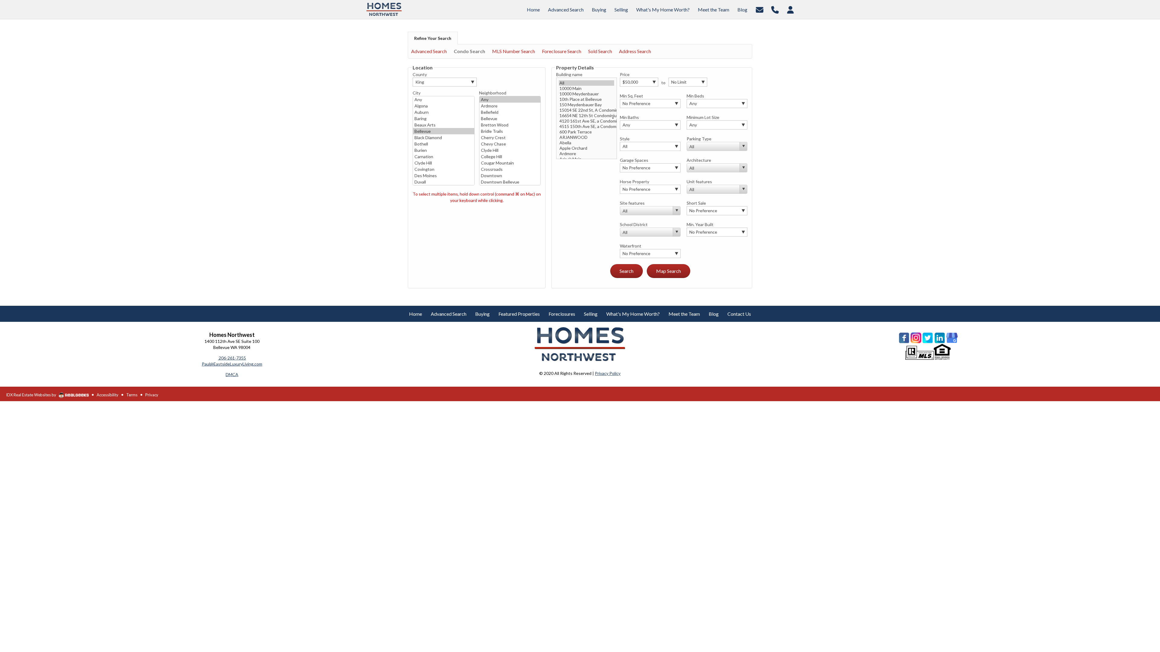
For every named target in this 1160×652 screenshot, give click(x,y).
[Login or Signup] (790, 9)
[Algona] (443, 106)
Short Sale (696, 203)
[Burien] (443, 150)
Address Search (635, 51)
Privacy (151, 394)
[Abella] (586, 142)
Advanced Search (429, 51)
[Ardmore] (510, 106)
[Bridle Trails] (510, 131)
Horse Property (634, 181)
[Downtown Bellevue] (510, 182)
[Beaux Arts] (443, 125)
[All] (586, 83)
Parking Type (699, 138)
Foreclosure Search (561, 51)
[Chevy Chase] (510, 144)
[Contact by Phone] (775, 9)
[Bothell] (443, 144)
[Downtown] (510, 175)
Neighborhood (492, 92)
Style (625, 138)
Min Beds (695, 95)
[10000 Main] (586, 88)
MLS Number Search (513, 51)
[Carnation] (443, 156)
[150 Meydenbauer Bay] (586, 104)
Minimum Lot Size (703, 117)
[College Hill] (510, 156)
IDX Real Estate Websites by (31, 394)
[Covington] (443, 169)
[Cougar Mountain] (510, 163)
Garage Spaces (634, 160)
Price (625, 74)
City (416, 92)
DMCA (232, 374)
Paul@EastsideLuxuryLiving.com (232, 363)
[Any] (443, 99)
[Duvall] (443, 182)
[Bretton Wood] (510, 125)
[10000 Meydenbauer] (586, 94)
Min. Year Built (700, 224)
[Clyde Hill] (443, 163)
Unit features (699, 181)
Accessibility (107, 394)
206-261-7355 (232, 357)
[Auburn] (443, 112)
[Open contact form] (759, 9)
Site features (632, 203)
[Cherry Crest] (510, 137)
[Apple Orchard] (586, 148)
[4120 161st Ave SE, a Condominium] (586, 121)
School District (634, 224)
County (420, 74)
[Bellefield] (510, 112)
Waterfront (630, 245)
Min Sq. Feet (631, 95)
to (663, 82)
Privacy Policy (607, 373)
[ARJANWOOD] (586, 137)
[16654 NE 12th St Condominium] (586, 115)
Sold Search (600, 51)
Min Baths (629, 117)
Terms (131, 394)
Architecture (699, 160)
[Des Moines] (443, 175)
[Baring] (443, 118)
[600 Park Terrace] (586, 132)
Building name (569, 74)
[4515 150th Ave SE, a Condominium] (586, 126)
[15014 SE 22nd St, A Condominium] (586, 110)
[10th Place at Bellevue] (586, 99)
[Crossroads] (510, 169)
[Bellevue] (443, 131)
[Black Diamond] (443, 137)
